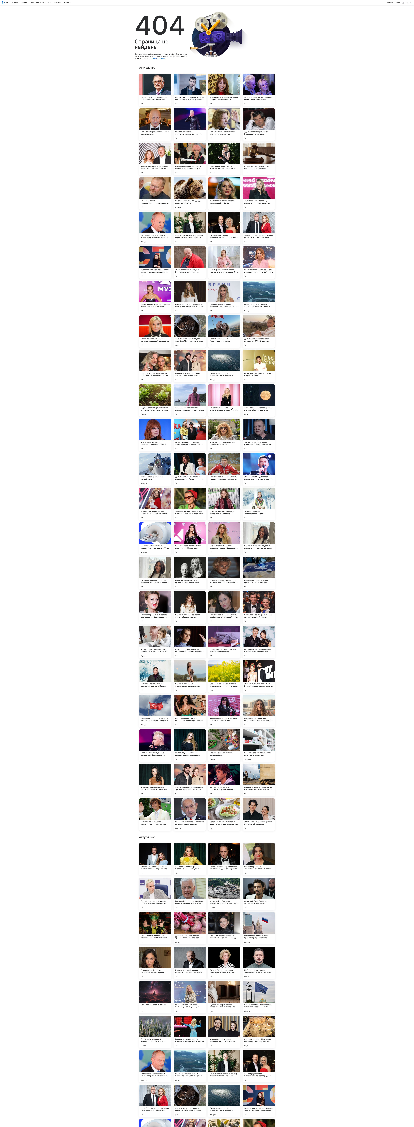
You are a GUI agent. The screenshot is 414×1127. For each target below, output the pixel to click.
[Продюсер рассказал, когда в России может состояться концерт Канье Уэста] (155, 1021)
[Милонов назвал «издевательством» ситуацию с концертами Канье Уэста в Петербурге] (155, 193)
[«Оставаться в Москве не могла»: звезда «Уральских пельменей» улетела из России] (155, 262)
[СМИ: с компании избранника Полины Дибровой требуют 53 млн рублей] (259, 987)
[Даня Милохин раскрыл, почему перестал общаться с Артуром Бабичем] (190, 228)
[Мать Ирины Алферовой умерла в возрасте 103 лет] (224, 1021)
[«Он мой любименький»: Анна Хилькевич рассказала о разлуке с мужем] (259, 676)
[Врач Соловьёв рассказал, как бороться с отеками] (190, 883)
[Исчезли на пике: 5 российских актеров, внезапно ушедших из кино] (224, 573)
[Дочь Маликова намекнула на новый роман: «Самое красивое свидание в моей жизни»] (190, 469)
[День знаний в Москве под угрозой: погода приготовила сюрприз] (224, 159)
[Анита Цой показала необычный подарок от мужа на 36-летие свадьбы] (155, 159)
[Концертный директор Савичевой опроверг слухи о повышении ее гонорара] (155, 435)
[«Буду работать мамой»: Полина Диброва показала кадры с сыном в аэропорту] (224, 90)
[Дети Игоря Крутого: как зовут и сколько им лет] (155, 124)
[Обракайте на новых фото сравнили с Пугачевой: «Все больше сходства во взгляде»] (190, 573)
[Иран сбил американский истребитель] (155, 469)
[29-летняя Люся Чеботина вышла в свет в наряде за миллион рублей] (155, 297)
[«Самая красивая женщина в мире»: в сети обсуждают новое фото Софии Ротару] (155, 504)
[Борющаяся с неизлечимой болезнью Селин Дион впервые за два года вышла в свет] (190, 642)
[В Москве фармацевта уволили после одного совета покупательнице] (259, 745)
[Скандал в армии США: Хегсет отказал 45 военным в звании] (259, 1021)
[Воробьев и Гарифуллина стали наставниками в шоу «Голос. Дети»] (259, 642)
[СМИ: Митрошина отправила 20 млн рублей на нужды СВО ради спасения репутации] (190, 297)
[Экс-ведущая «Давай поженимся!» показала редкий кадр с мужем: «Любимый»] (224, 228)
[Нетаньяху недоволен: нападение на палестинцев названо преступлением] (190, 814)
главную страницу (158, 58)
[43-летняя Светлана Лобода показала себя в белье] (224, 193)
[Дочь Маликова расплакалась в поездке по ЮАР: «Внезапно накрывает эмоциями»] (259, 331)
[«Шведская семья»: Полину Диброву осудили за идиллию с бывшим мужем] (190, 435)
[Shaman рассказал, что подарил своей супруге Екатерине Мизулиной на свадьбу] (259, 90)
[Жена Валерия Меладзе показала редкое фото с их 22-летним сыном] (259, 228)
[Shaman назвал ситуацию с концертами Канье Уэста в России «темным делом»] (155, 745)
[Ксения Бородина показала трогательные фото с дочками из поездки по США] (155, 780)
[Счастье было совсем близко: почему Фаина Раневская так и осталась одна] (224, 918)
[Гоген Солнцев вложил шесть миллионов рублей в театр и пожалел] (190, 159)
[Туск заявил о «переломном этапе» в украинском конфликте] (155, 228)
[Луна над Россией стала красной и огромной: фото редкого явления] (259, 400)
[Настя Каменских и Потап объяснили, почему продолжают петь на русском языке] (190, 711)
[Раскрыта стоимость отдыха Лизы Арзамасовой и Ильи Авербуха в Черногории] (190, 366)
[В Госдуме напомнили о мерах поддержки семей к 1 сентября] (155, 883)
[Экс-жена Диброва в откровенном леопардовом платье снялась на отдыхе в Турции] (190, 676)
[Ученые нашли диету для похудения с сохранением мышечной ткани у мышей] (155, 952)
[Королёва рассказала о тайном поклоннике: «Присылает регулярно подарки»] (190, 538)
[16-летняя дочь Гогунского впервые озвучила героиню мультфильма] (190, 745)
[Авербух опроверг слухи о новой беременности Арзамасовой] (190, 987)
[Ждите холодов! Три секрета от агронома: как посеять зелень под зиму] (155, 400)
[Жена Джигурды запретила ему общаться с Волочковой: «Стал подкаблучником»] (155, 366)
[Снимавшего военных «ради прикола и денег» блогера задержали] (259, 573)
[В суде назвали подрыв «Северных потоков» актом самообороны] (224, 366)
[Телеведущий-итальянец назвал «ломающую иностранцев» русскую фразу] (224, 849)
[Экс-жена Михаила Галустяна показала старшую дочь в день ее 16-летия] (259, 538)
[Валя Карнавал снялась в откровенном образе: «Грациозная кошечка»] (190, 952)
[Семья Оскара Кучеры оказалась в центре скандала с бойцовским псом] (224, 1066)
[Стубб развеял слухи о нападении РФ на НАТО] (190, 849)
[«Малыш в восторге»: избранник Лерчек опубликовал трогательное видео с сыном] (259, 814)
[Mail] (3, 2)
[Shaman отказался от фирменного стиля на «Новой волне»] (190, 124)
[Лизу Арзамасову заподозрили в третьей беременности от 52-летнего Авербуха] (190, 780)
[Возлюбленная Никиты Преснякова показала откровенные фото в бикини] (224, 331)
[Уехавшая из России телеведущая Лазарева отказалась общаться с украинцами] (259, 504)
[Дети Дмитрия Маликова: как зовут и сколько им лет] (224, 124)
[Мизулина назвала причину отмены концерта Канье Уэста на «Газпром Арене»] (224, 400)
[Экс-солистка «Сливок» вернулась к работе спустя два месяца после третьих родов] (259, 849)
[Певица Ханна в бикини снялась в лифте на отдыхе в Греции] (155, 987)
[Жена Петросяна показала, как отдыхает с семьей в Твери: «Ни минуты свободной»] (190, 504)
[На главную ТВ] (7, 2)
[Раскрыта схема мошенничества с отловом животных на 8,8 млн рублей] (259, 780)
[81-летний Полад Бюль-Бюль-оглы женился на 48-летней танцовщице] (155, 90)
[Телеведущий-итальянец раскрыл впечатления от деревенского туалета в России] (224, 952)
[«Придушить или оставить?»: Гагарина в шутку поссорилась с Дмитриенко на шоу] (224, 987)
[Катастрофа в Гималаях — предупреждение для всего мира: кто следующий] (224, 1101)
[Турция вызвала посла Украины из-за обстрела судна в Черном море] (155, 711)
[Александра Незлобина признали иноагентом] (259, 952)
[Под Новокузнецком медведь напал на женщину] (190, 193)
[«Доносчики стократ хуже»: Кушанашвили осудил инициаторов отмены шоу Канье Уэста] (259, 124)
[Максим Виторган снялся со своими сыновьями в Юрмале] (155, 676)
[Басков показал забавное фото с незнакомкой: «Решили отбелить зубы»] (155, 849)
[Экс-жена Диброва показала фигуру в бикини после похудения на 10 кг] (190, 607)
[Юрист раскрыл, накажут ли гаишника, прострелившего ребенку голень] (259, 159)
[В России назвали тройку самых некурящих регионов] (190, 1021)
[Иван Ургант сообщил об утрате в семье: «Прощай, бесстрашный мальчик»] (190, 90)
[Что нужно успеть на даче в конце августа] (224, 745)
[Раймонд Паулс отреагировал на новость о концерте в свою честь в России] (190, 1101)
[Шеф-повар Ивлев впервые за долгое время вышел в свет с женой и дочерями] (155, 918)
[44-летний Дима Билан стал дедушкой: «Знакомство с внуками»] (259, 1101)
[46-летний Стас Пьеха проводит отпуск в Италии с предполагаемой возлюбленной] (259, 366)
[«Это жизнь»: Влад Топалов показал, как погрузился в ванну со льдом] (259, 469)
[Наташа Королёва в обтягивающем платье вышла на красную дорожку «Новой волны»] (259, 1066)
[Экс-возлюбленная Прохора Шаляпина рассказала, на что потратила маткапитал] (190, 1066)
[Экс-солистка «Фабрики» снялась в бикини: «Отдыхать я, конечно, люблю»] (224, 538)
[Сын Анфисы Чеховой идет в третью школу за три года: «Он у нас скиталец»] (224, 262)
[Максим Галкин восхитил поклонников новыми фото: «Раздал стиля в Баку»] (155, 814)
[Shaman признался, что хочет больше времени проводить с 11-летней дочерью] (155, 1101)
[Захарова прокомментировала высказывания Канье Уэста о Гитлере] (155, 607)
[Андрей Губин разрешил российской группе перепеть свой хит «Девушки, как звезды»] (224, 780)
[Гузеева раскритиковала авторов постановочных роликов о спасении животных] (190, 918)
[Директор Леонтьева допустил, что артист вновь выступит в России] (259, 918)
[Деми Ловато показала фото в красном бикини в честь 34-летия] (224, 883)
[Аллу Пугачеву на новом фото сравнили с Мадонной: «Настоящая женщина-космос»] (224, 435)
